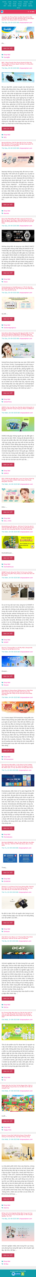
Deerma (6, 1208)
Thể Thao (20, 1)
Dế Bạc (6, 1264)
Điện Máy (31, 1)
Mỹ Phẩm (14, 5)
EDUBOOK (7, 881)
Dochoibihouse (9, 567)
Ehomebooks (8, 837)
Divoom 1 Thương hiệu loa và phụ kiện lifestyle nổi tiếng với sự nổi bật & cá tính (17, 648)
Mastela (6, 213)
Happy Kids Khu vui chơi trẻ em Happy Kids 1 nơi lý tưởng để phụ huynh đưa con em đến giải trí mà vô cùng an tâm (17, 1087)
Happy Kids (7, 1130)
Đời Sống (9, 5)
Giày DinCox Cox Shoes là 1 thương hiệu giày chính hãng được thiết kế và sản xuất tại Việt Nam (17, 937)
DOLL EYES (7, 521)
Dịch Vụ (18, 7)
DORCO (6, 473)
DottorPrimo (8, 402)
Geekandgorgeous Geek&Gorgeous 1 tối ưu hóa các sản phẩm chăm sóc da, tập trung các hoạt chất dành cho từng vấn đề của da (18, 288)
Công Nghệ (26, 1)
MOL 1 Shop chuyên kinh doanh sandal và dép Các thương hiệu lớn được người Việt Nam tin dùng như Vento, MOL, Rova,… (17, 64)
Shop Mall (7, 54)
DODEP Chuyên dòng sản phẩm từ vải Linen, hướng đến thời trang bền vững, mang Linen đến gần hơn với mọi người (18, 573)
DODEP (6, 642)
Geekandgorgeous (10, 327)
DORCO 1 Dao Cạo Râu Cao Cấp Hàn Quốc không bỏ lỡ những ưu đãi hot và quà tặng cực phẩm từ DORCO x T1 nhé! (18, 409)
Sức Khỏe (15, 1)
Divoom (6, 685)
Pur (5, 1080)
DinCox (6, 1007)
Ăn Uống (30, 3)
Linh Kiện (19, 5)
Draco (6, 282)
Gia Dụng (25, 3)
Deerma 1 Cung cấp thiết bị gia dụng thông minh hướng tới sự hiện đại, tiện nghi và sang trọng (16, 1136)
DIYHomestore (8, 759)
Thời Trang (4, 1)
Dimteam (7, 931)
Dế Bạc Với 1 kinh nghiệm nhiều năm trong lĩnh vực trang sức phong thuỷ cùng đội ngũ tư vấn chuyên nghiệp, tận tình (17, 1214)
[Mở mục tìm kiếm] (28, 12)
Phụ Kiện (14, 3)
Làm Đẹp (9, 1)
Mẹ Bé (10, 3)
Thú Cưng (20, 3)
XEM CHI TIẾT (8, 48)
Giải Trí (5, 5)
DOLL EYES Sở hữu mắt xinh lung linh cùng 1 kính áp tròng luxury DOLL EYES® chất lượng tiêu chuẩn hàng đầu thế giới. (18, 480)
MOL (5, 137)
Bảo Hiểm (25, 5)
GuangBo (7, 57)
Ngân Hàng (30, 5)
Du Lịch (5, 3)
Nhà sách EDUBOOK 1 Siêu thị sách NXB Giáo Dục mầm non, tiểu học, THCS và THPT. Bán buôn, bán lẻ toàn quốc (18, 844)
